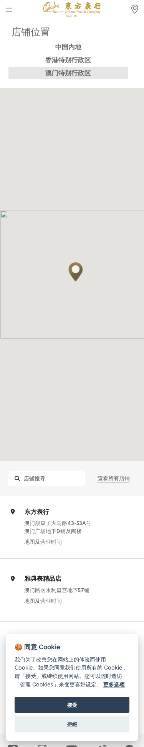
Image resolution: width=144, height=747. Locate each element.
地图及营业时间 (43, 541)
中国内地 (68, 47)
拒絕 (72, 724)
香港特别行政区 (68, 60)
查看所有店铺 (114, 478)
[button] (75, 272)
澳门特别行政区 (68, 73)
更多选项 (114, 684)
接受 (72, 705)
